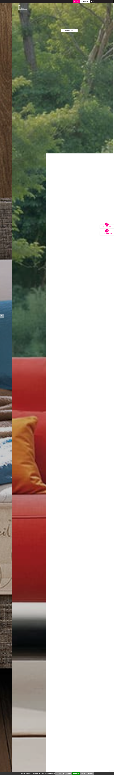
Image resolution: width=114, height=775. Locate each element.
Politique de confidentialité (87, 773)
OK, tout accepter (60, 773)
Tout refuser (68, 773)
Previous (2, 316)
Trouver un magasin (107, 233)
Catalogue (85, 1)
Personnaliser (76, 773)
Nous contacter (107, 226)
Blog (77, 1)
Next (112, 316)
